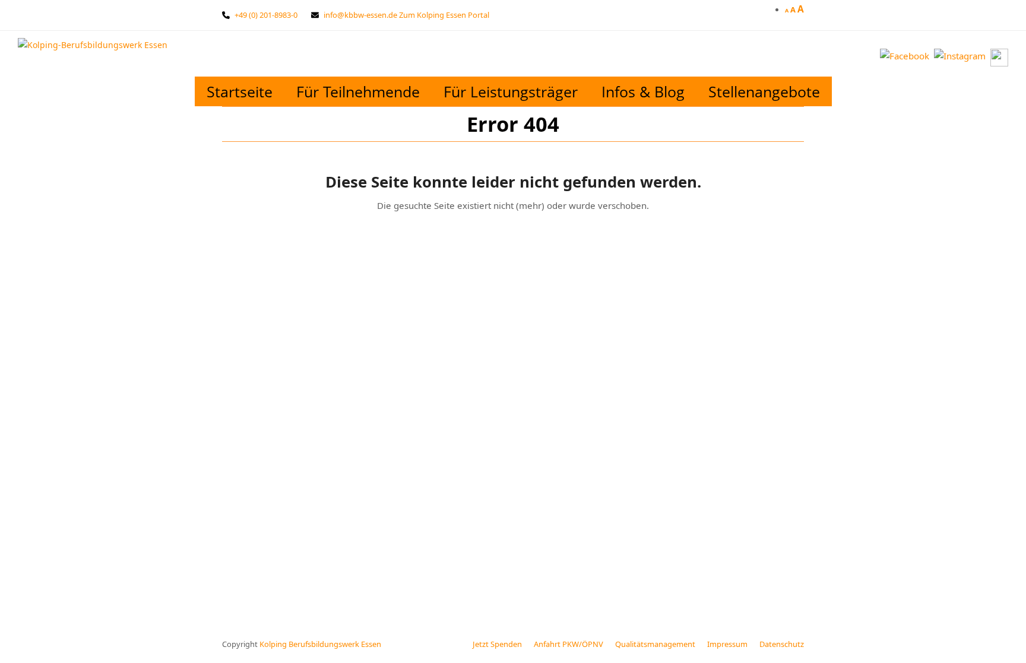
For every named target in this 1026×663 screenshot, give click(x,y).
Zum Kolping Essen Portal (444, 14)
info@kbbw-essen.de (360, 14)
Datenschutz (781, 644)
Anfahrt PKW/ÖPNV (568, 644)
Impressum (727, 644)
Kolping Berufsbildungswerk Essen (320, 644)
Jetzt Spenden (497, 644)
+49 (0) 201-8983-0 (266, 14)
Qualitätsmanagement (655, 644)
